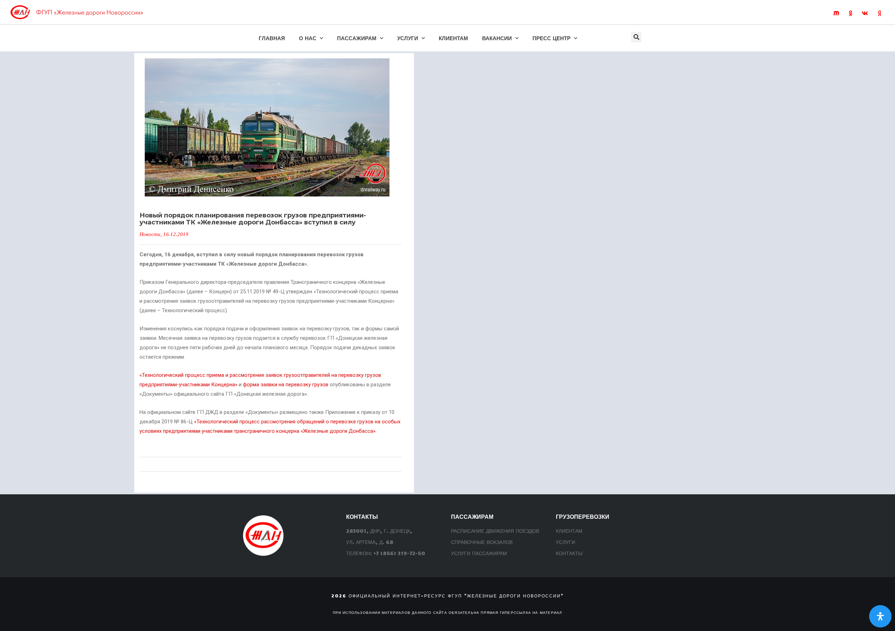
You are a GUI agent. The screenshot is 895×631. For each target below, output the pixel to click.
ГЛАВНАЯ (272, 38)
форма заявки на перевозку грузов (285, 384)
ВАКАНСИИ (497, 38)
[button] (636, 37)
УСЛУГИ (407, 38)
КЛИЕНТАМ (453, 38)
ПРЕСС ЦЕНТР (551, 38)
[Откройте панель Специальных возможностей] (880, 616)
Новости (149, 234)
